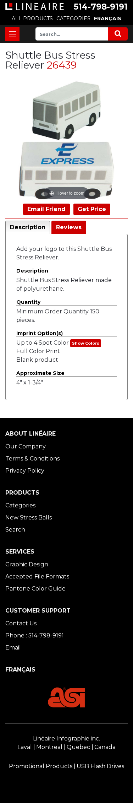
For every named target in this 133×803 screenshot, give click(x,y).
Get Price (92, 209)
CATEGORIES (73, 18)
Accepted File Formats (37, 576)
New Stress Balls (28, 517)
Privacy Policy (24, 470)
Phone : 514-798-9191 (34, 635)
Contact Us (21, 623)
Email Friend (46, 209)
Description (27, 227)
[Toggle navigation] (12, 34)
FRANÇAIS (107, 18)
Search (15, 529)
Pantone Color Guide (35, 588)
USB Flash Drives (100, 766)
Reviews (69, 227)
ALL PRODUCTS (32, 18)
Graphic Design (26, 564)
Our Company (25, 446)
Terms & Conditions (32, 458)
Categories (20, 505)
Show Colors (85, 343)
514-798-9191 (101, 7)
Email (13, 647)
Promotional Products (40, 766)
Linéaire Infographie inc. (66, 738)
